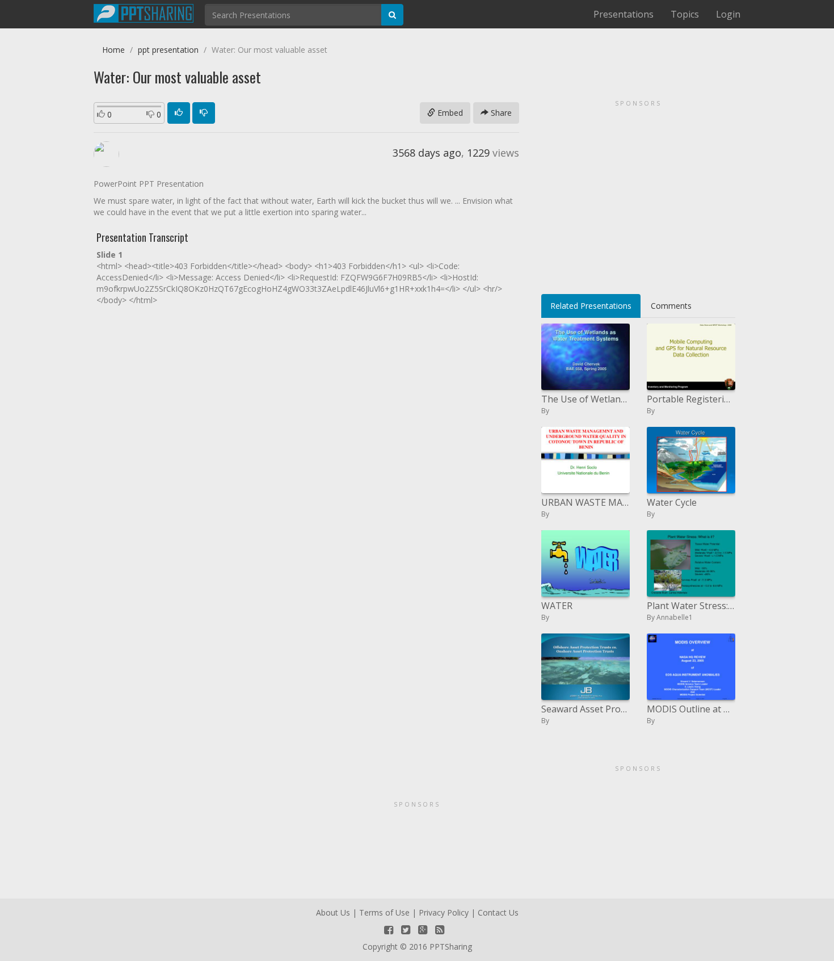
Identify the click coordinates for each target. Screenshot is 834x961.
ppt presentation (168, 49)
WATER (556, 605)
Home (113, 49)
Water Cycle (672, 502)
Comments (671, 305)
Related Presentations (590, 305)
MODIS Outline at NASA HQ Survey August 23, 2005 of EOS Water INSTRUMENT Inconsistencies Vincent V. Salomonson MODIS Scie (691, 709)
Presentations (623, 14)
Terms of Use (384, 912)
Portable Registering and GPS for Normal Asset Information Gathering (691, 399)
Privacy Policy (444, 912)
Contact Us (498, 912)
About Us (333, 912)
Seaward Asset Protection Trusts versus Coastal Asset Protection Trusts (585, 709)
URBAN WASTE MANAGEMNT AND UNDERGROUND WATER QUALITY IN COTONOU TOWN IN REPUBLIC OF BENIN (585, 502)
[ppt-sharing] (143, 12)
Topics (685, 14)
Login (728, 14)
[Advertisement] (638, 193)
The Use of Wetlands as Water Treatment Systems (585, 399)
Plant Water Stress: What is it (691, 605)
